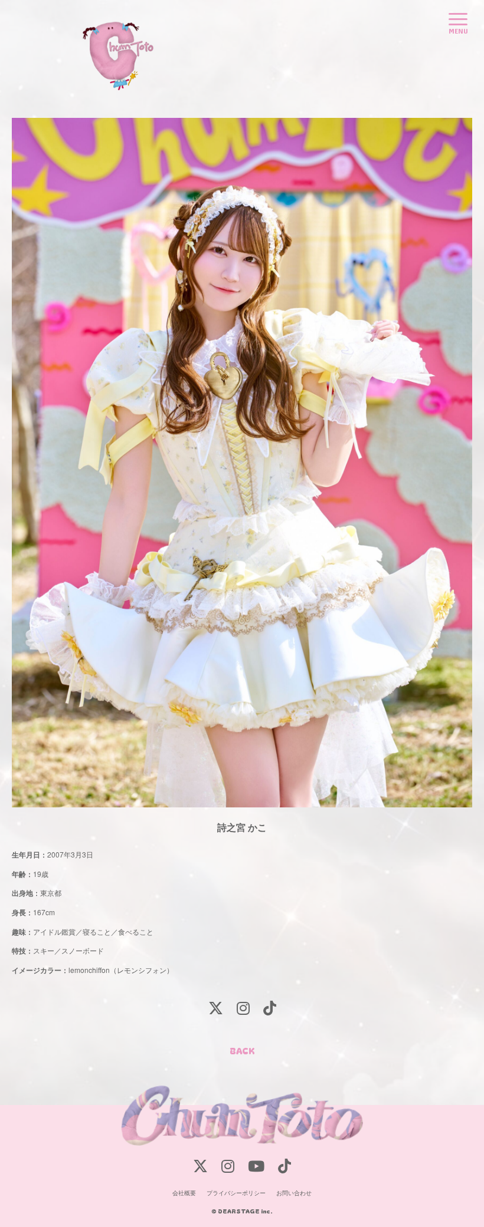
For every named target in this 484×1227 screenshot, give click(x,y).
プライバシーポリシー (236, 1193)
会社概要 (184, 1193)
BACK (242, 1050)
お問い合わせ (294, 1193)
